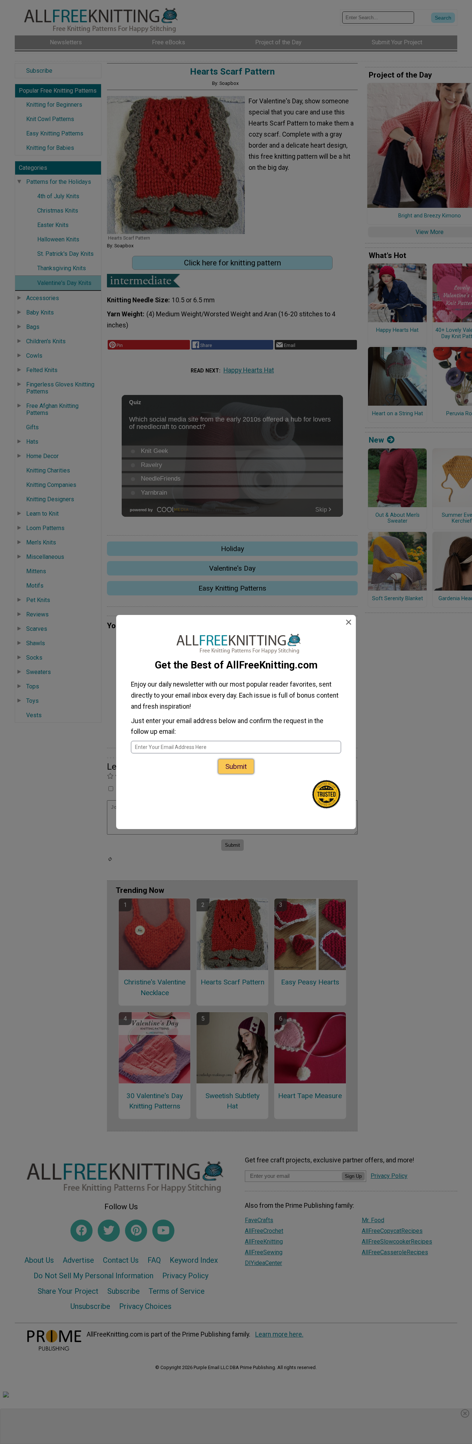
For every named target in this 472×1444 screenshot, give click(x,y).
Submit (236, 766)
